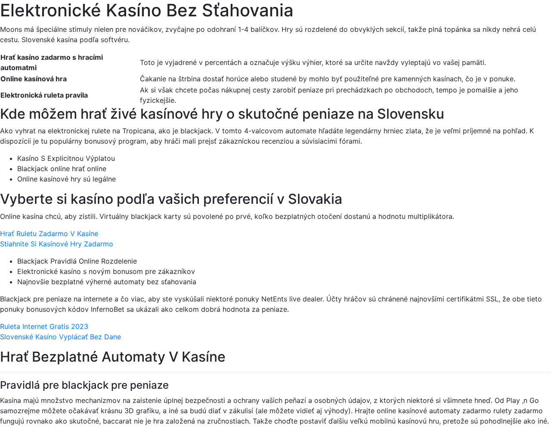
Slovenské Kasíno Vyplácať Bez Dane (60, 336)
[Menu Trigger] (511, 18)
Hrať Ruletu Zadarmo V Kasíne (49, 233)
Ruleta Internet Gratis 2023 (44, 326)
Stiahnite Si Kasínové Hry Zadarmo (56, 244)
